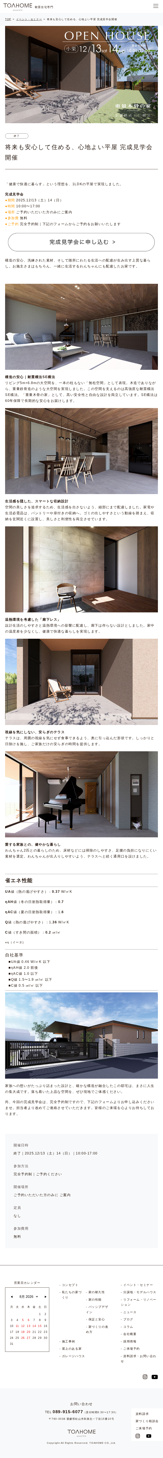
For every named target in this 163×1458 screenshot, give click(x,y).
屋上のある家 (72, 1348)
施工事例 (68, 1341)
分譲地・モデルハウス (139, 1292)
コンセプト (70, 1285)
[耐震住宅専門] (17, 7)
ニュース (129, 1312)
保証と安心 (97, 1319)
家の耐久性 (97, 1292)
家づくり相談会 (147, 1421)
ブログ (128, 1319)
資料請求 (142, 1414)
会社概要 (129, 1334)
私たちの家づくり (72, 1294)
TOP (8, 19)
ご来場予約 (144, 1428)
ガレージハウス (73, 1356)
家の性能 (95, 1299)
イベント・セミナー (29, 19)
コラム (128, 1326)
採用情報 (129, 1341)
